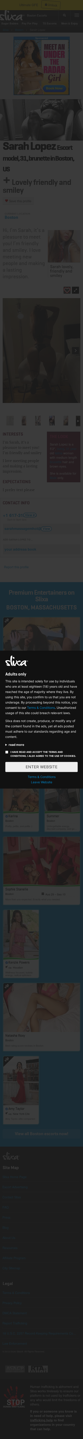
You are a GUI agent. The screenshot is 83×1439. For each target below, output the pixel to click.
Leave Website (41, 782)
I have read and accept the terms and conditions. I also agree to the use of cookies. (43, 754)
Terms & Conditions (41, 707)
